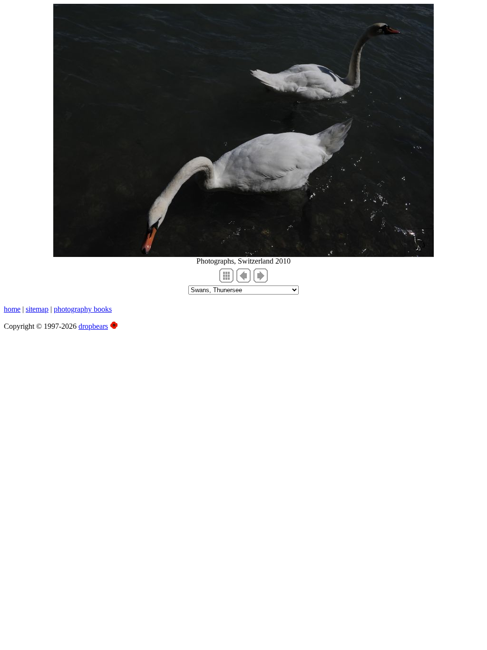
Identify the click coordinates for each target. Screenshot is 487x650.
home (12, 309)
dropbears (93, 326)
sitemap (37, 309)
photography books (83, 309)
